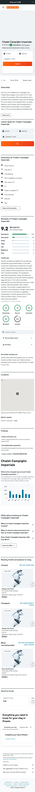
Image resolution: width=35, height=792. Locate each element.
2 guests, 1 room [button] (9, 59)
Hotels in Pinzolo (10, 739)
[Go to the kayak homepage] (13, 7)
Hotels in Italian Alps (11, 785)
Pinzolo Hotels (23, 785)
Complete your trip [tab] (10, 727)
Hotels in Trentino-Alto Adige (21, 784)
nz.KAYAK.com (8, 782)
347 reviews (25, 45)
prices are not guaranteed (9, 759)
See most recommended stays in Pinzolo (26, 644)
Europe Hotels (24, 782)
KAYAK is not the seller (10, 765)
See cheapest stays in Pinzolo (27, 604)
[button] (33, 2)
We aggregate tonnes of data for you (15, 769)
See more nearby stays (27, 565)
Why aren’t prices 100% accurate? (14, 772)
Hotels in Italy (7, 784)
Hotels (16, 782)
